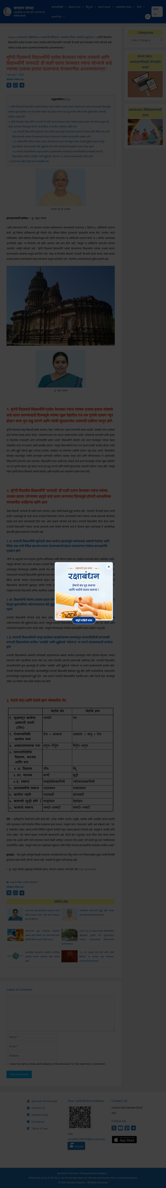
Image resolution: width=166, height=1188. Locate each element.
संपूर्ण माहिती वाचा (84, 620)
